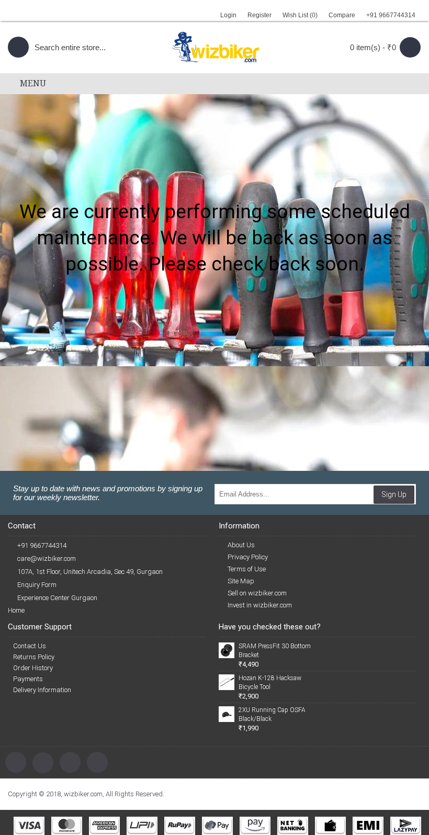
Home (16, 610)
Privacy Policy (248, 557)
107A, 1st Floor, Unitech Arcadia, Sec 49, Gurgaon (90, 572)
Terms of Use (247, 569)
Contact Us (29, 646)
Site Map (241, 581)
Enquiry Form (37, 585)
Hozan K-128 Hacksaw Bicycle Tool (270, 682)
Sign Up (394, 494)
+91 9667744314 (41, 545)
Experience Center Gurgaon (57, 598)
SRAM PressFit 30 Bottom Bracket (275, 650)
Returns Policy (33, 657)
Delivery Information (42, 690)
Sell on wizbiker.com (257, 593)
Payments (28, 679)
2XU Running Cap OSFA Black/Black (272, 714)
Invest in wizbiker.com (260, 605)
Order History (33, 668)
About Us (241, 545)
